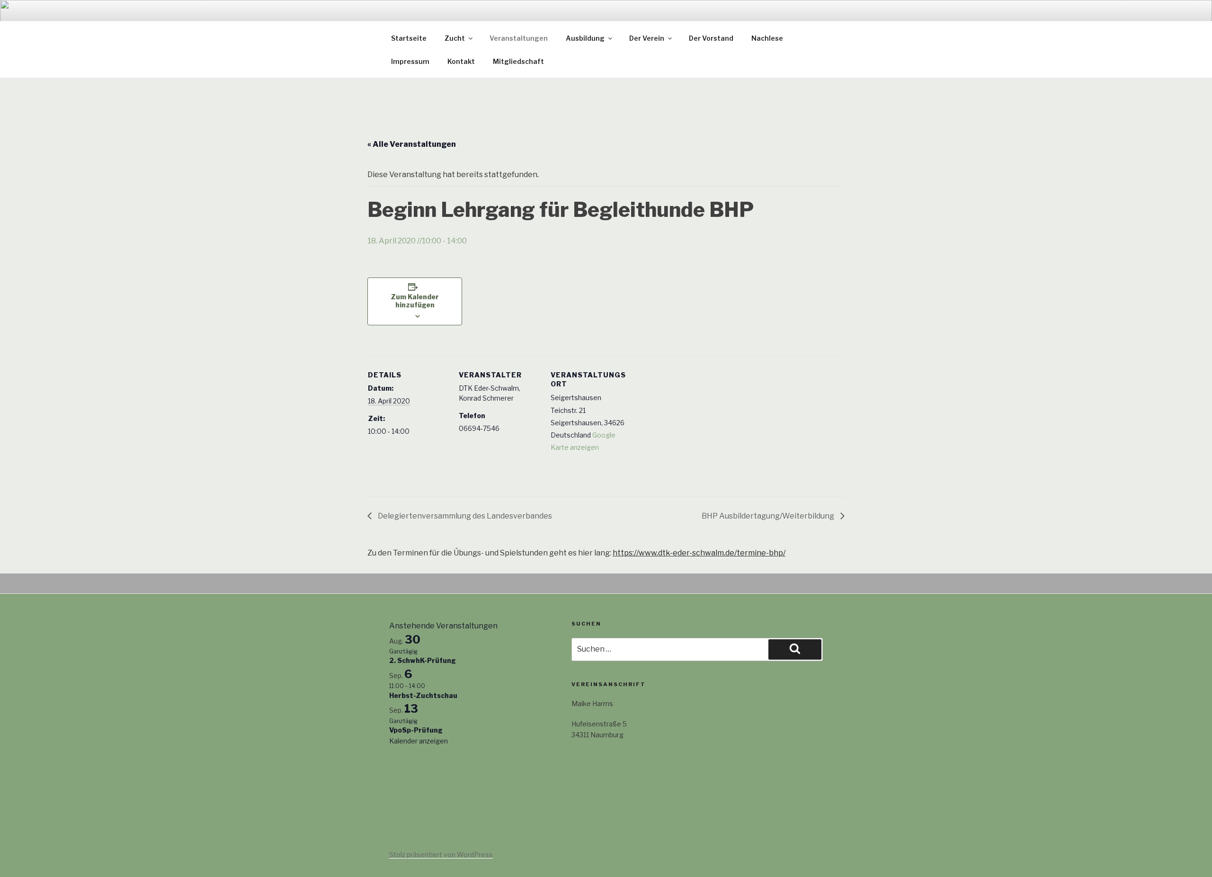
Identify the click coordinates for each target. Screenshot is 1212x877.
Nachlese (767, 38)
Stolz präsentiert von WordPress (441, 854)
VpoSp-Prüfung (416, 730)
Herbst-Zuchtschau (423, 695)
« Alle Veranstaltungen (411, 144)
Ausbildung (585, 38)
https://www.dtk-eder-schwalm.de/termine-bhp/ (699, 552)
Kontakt (461, 61)
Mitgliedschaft (518, 61)
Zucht (455, 38)
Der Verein (646, 38)
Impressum (410, 61)
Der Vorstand (711, 38)
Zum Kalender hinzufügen (415, 301)
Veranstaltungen (519, 38)
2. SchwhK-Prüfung (422, 660)
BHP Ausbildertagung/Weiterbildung (769, 515)
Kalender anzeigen (418, 741)
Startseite (409, 38)
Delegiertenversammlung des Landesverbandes (464, 515)
